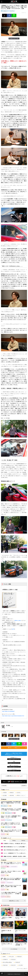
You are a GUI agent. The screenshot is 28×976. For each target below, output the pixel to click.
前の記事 (4, 785)
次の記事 (23, 785)
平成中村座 (5, 965)
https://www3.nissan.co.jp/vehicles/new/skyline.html (13, 715)
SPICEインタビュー (21, 795)
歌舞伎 (4, 956)
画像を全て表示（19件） (14, 38)
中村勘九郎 (19, 956)
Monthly (23, 840)
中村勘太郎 (17, 962)
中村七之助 (11, 956)
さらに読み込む (14, 949)
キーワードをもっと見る (21, 968)
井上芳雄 (20, 965)
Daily (5, 840)
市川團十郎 (5, 959)
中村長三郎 (13, 965)
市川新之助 (13, 959)
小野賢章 (5, 792)
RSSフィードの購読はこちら (14, 747)
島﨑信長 (12, 792)
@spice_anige (18, 620)
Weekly (14, 840)
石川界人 (19, 792)
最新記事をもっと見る (14, 900)
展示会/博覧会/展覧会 (7, 962)
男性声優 (12, 795)
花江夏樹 (5, 795)
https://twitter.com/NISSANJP (8, 711)
